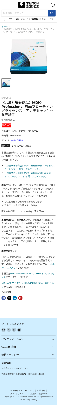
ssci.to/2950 (17, 140)
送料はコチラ (47, 19)
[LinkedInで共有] (15, 298)
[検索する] (52, 13)
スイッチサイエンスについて (21, 390)
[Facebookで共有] (3, 298)
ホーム (4, 26)
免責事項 (43, 393)
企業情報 (41, 390)
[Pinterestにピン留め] (20, 298)
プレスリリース (16, 393)
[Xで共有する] (9, 298)
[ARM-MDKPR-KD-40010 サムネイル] (6, 83)
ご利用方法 (31, 393)
